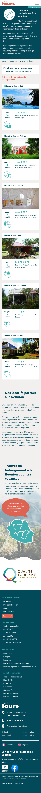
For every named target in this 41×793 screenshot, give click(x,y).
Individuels (7, 653)
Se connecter (35, 7)
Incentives (7, 660)
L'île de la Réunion (10, 605)
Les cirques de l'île (10, 697)
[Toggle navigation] (36, 3)
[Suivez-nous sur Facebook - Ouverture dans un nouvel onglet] (14, 768)
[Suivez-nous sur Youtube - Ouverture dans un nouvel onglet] (5, 768)
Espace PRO (7, 616)
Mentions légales (7, 783)
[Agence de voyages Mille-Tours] (10, 705)
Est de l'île (7, 683)
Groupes (6, 657)
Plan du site (19, 783)
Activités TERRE (10, 632)
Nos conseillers (9, 611)
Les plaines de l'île (10, 693)
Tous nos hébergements (12, 677)
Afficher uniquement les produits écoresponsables (19, 69)
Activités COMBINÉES (12, 642)
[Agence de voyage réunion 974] (9, 3)
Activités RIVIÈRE (10, 639)
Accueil (4, 61)
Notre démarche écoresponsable (16, 663)
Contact (6, 608)
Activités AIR (8, 629)
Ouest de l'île (8, 690)
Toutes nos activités (11, 626)
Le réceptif (7, 601)
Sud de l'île (7, 687)
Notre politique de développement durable (19, 667)
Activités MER (8, 636)
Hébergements (13, 61)
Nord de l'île (8, 680)
